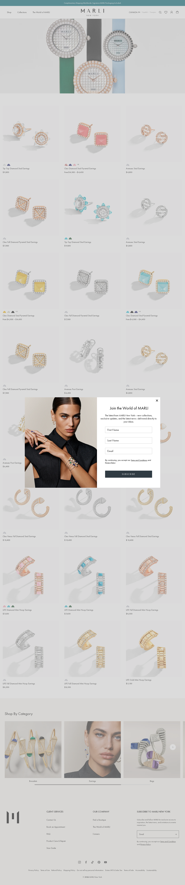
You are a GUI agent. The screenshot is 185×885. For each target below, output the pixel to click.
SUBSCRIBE (128, 474)
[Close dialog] (157, 400)
